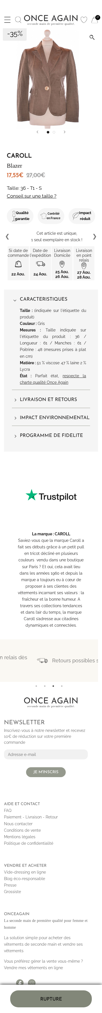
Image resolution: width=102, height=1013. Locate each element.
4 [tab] (62, 686)
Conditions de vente (22, 830)
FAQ (7, 810)
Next (94, 236)
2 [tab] (45, 686)
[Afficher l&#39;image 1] (48, 132)
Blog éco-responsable (24, 878)
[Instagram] (32, 981)
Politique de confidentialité (28, 843)
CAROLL (62, 534)
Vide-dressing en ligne (25, 872)
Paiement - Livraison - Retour (31, 817)
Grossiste (12, 891)
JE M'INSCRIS (45, 772)
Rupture (51, 999)
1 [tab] (36, 686)
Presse (10, 885)
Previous (7, 236)
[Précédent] (37, 132)
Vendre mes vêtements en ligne (33, 967)
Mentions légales (19, 837)
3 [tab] (53, 686)
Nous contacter (18, 824)
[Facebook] (20, 981)
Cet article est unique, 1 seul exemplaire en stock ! (51, 236)
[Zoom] (92, 37)
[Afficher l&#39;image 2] (54, 132)
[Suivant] (64, 132)
